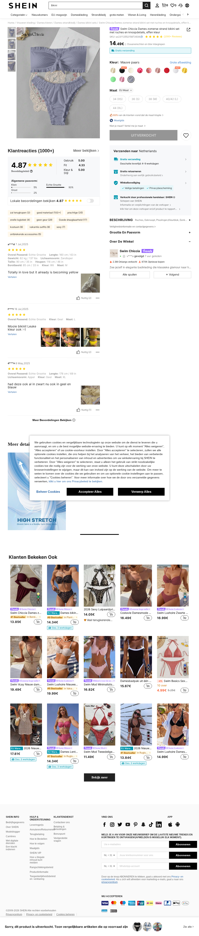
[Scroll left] (183, 14)
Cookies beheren (65, 914)
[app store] (170, 826)
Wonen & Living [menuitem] (137, 14)
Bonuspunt (59, 833)
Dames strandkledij (64, 22)
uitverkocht (143, 135)
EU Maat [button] (124, 90)
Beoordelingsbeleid (20, 171)
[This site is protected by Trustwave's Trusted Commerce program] (104, 910)
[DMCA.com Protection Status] (113, 910)
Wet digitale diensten (12, 842)
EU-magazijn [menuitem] (59, 14)
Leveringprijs (37, 825)
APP (170, 817)
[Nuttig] (78, 298)
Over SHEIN (12, 827)
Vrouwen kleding (26, 22)
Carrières (11, 836)
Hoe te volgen (37, 843)
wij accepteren (111, 896)
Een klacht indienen (11, 848)
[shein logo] (23, 5)
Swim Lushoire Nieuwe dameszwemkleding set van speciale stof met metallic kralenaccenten (63, 684)
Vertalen (12, 277)
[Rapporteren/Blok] (97, 298)
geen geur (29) (44, 219)
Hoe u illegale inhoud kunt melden (37, 860)
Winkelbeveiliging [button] (130, 182)
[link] (164, 5)
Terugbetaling (37, 834)
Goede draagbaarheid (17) (73, 219)
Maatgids (34, 848)
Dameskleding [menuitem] (79, 14)
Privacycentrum (14, 914)
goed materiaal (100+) (49, 212)
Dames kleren (44, 22)
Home (11, 22)
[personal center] (157, 5)
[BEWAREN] (186, 135)
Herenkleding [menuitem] (158, 14)
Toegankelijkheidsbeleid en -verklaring (43, 877)
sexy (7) (61, 226)
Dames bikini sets (87, 22)
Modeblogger (13, 831)
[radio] (113, 70)
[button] (180, 5)
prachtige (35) (75, 212)
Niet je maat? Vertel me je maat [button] (127, 126)
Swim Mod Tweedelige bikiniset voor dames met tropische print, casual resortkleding (99, 751)
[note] (60, 628)
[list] (132, 824)
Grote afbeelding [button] (180, 62)
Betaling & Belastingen (60, 828)
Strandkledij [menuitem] (99, 14)
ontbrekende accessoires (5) (25, 234)
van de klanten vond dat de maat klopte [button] (137, 115)
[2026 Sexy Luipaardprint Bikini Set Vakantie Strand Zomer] (99, 586)
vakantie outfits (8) (40, 226)
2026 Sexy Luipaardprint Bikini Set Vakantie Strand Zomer (99, 609)
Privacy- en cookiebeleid (39, 914)
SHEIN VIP (35, 853)
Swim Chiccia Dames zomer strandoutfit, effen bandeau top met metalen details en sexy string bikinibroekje (26, 612)
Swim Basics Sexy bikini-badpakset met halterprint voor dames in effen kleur (173, 680)
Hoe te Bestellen (38, 839)
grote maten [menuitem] (117, 14)
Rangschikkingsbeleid (41, 867)
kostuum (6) (16, 226)
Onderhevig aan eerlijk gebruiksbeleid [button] (140, 175)
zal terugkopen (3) (20, 212)
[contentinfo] (149, 903)
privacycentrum (109, 882)
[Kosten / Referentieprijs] (125, 44)
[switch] (90, 201)
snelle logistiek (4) (20, 219)
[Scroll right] (187, 14)
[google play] (177, 826)
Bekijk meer (100, 777)
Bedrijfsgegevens (15, 822)
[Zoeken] (146, 5)
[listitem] (26, 595)
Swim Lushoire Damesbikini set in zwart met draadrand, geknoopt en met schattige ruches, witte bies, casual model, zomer (173, 751)
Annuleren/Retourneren (42, 829)
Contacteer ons (62, 822)
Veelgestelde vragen (60, 839)
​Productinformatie (39, 872)
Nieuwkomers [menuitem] (40, 14)
